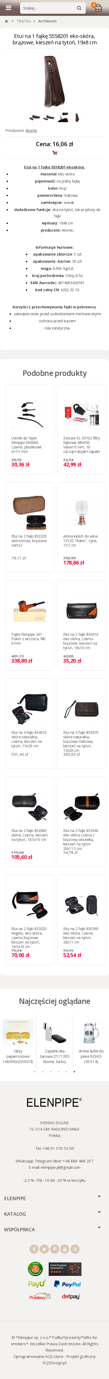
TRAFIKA (23, 20)
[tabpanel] (18, 1041)
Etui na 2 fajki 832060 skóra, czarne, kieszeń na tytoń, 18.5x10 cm (29, 835)
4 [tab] (58, 1071)
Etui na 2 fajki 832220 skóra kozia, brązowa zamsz (29, 541)
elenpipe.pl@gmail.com (60, 1167)
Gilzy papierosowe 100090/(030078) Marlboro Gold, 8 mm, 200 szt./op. (18, 1056)
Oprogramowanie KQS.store (38, 1356)
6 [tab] (74, 1071)
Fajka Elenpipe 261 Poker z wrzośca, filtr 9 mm (28, 639)
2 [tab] (42, 1071)
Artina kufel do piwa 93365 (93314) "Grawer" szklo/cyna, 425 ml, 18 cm (91, 1056)
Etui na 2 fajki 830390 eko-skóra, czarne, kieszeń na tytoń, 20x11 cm (80, 935)
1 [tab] (34, 1071)
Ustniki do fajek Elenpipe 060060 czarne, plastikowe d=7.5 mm (26, 444)
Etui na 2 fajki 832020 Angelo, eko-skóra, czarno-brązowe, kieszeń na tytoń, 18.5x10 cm (29, 937)
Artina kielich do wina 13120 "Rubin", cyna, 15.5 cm (80, 541)
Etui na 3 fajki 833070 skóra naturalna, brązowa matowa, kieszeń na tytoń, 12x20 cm (80, 741)
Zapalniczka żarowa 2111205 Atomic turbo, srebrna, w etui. (55, 1056)
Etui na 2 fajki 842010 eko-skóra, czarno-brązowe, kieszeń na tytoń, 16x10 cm (80, 641)
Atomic (31, 130)
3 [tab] (50, 1071)
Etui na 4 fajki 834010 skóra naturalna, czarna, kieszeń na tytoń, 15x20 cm (29, 739)
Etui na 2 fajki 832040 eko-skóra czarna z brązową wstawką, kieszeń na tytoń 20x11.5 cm (80, 839)
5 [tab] (66, 1071)
